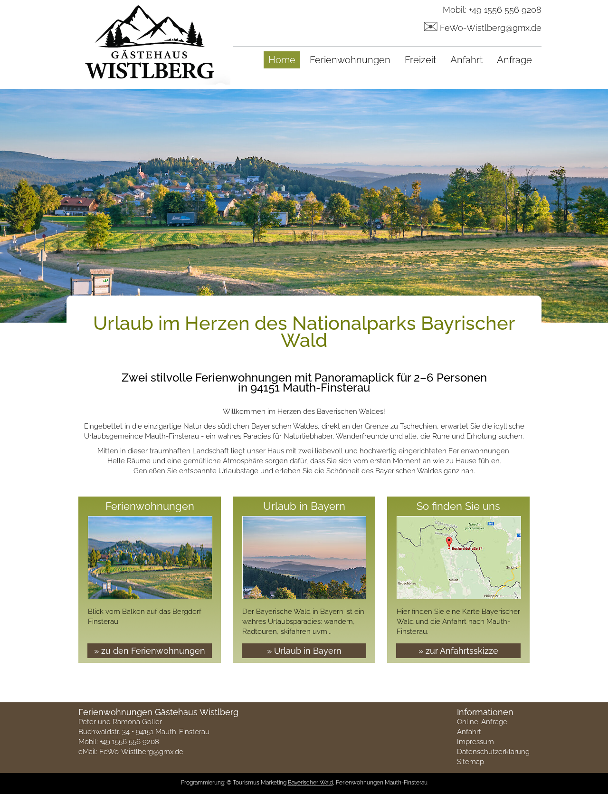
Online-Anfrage (482, 721)
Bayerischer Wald (310, 782)
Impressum (475, 741)
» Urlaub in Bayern (304, 651)
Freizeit (420, 60)
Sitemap (470, 761)
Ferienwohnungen (350, 60)
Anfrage (514, 60)
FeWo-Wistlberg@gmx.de (491, 28)
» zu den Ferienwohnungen (149, 651)
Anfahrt (466, 60)
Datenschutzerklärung (493, 751)
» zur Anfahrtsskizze (458, 651)
